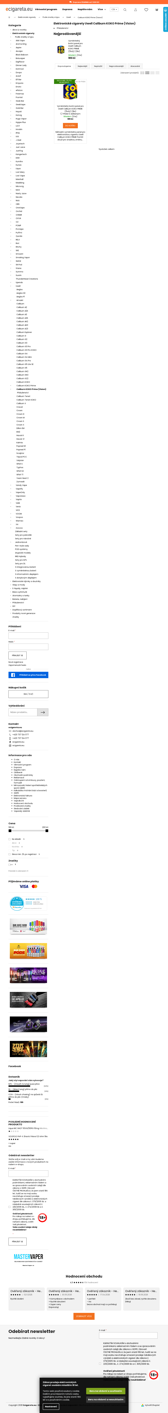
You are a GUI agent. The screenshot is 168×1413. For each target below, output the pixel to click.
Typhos (19, 467)
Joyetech (20, 143)
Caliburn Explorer (24, 332)
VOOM (19, 513)
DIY (13, 606)
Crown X (20, 424)
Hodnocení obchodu (23, 803)
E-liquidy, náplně (20, 588)
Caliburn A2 (21, 307)
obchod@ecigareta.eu (22, 731)
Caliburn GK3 (22, 375)
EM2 (18, 431)
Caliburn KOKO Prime (26, 385)
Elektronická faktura (23, 795)
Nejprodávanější (116, 66)
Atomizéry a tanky (20, 595)
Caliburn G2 (21, 339)
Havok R (20, 435)
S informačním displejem (26, 574)
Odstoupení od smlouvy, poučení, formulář (29, 781)
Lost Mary (20, 172)
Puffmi (19, 232)
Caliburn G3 (21, 343)
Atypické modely (23, 552)
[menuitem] (46, 9)
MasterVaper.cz (28, 1265)
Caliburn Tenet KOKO (26, 399)
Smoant (19, 254)
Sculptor (20, 453)
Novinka (17, 846)
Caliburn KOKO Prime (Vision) (31, 389)
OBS (18, 204)
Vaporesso (20, 496)
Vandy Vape (21, 485)
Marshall (19, 179)
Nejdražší (98, 66)
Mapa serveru (20, 798)
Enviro (18, 86)
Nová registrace (15, 662)
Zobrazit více (84, 1316)
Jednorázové (21, 542)
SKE (17, 250)
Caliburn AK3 (22, 325)
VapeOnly (20, 492)
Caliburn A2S (22, 311)
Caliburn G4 (21, 353)
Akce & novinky (19, 29)
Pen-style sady (22, 545)
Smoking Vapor (23, 257)
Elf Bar (18, 79)
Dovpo (19, 72)
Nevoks (19, 197)
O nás (16, 759)
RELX (18, 239)
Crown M (20, 417)
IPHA (18, 133)
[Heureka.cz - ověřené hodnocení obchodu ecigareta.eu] (28, 903)
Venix (18, 506)
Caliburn (20, 303)
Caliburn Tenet (23, 396)
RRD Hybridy (20, 556)
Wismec (19, 520)
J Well (18, 140)
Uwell (18, 286)
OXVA (18, 218)
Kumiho (19, 161)
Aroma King (21, 44)
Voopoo (19, 517)
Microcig (20, 186)
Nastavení (51, 1406)
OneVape (20, 207)
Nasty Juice (21, 193)
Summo (19, 271)
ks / (28, 694)
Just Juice (20, 147)
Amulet (19, 300)
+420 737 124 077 (20, 734)
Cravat (19, 407)
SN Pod (19, 264)
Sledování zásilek (21, 808)
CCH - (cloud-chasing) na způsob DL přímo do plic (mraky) (25, 1095)
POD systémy (21, 549)
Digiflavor (20, 61)
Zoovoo (19, 528)
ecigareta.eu (18, 742)
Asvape (19, 51)
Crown (19, 410)
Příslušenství (23, 392)
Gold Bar (20, 108)
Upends (19, 282)
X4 (17, 524)
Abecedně (135, 66)
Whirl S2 (20, 471)
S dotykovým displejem (26, 577)
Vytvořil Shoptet (152, 1405)
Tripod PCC (21, 456)
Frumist (19, 97)
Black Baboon (22, 54)
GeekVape (20, 104)
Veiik (18, 503)
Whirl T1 (19, 474)
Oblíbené (18, 772)
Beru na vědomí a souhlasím (106, 1391)
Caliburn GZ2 (22, 378)
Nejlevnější (82, 66)
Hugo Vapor (21, 118)
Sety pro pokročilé (23, 535)
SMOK (18, 261)
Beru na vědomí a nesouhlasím (105, 1399)
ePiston (19, 90)
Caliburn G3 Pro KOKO (26, 350)
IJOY (18, 126)
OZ (17, 222)
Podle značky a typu (24, 37)
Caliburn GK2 (22, 371)
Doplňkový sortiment (22, 609)
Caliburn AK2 (22, 321)
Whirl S (19, 464)
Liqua (18, 168)
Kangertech (21, 154)
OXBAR (19, 215)
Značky (15, 617)
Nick (18, 200)
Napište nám (20, 770)
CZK (113, 9)
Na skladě (18, 839)
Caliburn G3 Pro (23, 346)
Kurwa (18, 165)
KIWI (18, 158)
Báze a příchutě (19, 592)
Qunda (19, 236)
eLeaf (18, 76)
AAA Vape (20, 40)
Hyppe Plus (21, 122)
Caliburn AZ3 (22, 328)
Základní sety (21, 531)
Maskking (20, 182)
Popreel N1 (21, 446)
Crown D (20, 414)
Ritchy (19, 247)
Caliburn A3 (21, 314)
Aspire (18, 47)
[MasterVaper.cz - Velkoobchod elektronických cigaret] (28, 1256)
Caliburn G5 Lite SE (24, 364)
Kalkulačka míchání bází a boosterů (30, 790)
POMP (18, 225)
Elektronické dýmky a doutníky (26, 581)
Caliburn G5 (21, 367)
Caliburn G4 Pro (23, 360)
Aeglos (19, 289)
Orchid (19, 211)
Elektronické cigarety (23, 33)
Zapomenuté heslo (17, 665)
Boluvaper (20, 58)
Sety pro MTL (21, 560)
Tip (15, 850)
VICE (18, 510)
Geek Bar (20, 101)
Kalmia (19, 442)
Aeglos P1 (20, 296)
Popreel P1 (20, 449)
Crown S (20, 421)
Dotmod (20, 69)
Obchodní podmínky (23, 775)
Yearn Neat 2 (22, 478)
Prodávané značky (22, 806)
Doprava (18, 767)
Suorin (19, 275)
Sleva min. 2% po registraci (25, 854)
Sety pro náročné (23, 538)
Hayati (19, 111)
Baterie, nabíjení (19, 599)
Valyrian (20, 460)
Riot (17, 243)
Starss (18, 268)
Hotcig (19, 115)
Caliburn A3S (22, 318)
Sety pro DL (20, 563)
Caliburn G (21, 335)
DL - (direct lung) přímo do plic (22, 1089)
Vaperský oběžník (22, 811)
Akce (16, 843)
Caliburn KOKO (23, 382)
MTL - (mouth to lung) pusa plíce (24, 1084)
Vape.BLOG (19, 800)
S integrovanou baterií (25, 567)
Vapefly (19, 488)
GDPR (16, 793)
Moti (18, 190)
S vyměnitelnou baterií (25, 570)
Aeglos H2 (20, 293)
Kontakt (17, 762)
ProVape (20, 229)
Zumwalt (20, 481)
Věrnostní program (22, 764)
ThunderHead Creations (27, 279)
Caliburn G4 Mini (24, 357)
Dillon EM (20, 428)
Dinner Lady (21, 65)
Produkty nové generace (23, 613)
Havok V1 (20, 439)
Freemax (20, 93)
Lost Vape (20, 175)
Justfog (19, 150)
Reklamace (19, 777)
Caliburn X (21, 403)
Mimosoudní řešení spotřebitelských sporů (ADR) (30, 786)
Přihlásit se (17, 655)
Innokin (19, 129)
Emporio (19, 83)
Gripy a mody (18, 584)
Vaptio (19, 499)
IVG (17, 136)
